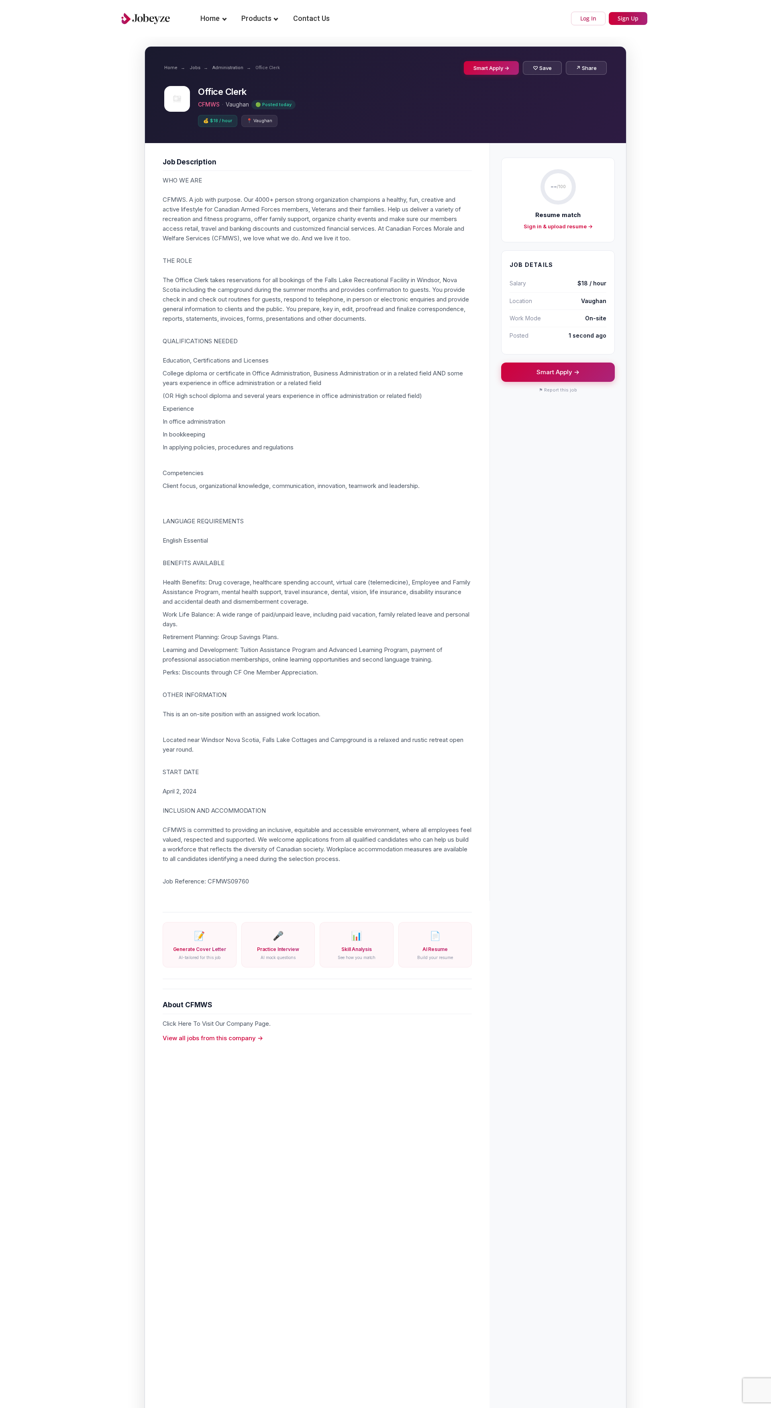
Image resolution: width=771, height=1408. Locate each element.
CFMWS (209, 104)
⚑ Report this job (558, 390)
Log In (588, 18)
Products (256, 18)
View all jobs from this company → (213, 1038)
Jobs (195, 67)
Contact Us (311, 18)
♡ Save (542, 68)
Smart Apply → (491, 68)
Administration (227, 67)
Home (210, 18)
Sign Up (628, 18)
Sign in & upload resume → (558, 226)
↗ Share (586, 68)
